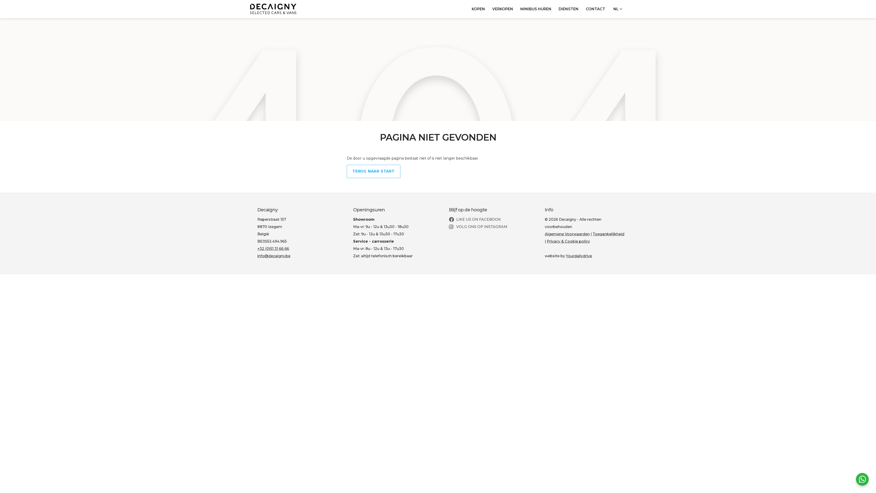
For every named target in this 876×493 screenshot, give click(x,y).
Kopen (478, 9)
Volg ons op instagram (481, 227)
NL (616, 9)
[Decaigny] (273, 9)
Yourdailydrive (579, 256)
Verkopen (502, 9)
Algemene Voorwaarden (567, 234)
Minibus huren (535, 9)
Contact (595, 9)
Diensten (569, 9)
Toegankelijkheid (608, 234)
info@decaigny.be (273, 256)
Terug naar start (373, 171)
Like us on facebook (478, 219)
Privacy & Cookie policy (568, 241)
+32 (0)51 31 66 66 (273, 248)
